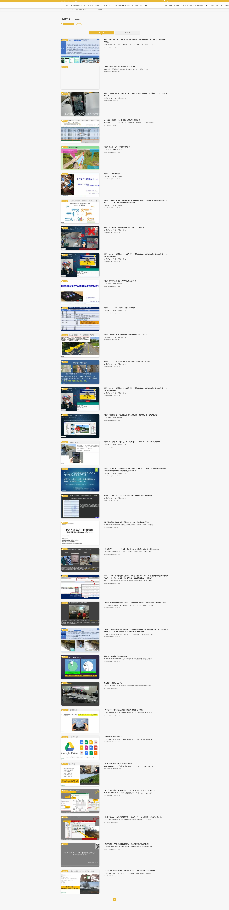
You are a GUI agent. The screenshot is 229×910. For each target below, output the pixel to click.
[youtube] (162, 1)
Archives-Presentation (68, 23)
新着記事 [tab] (101, 32)
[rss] (165, 1)
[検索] (167, 1)
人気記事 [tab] (127, 32)
